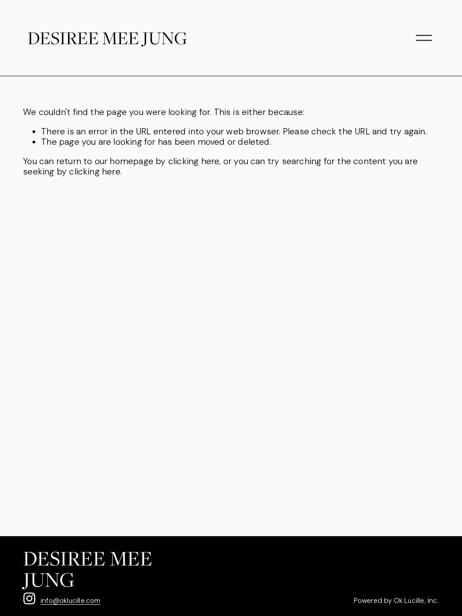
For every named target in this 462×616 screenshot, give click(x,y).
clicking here (194, 161)
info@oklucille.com (71, 601)
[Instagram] (29, 598)
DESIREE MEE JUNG (107, 37)
